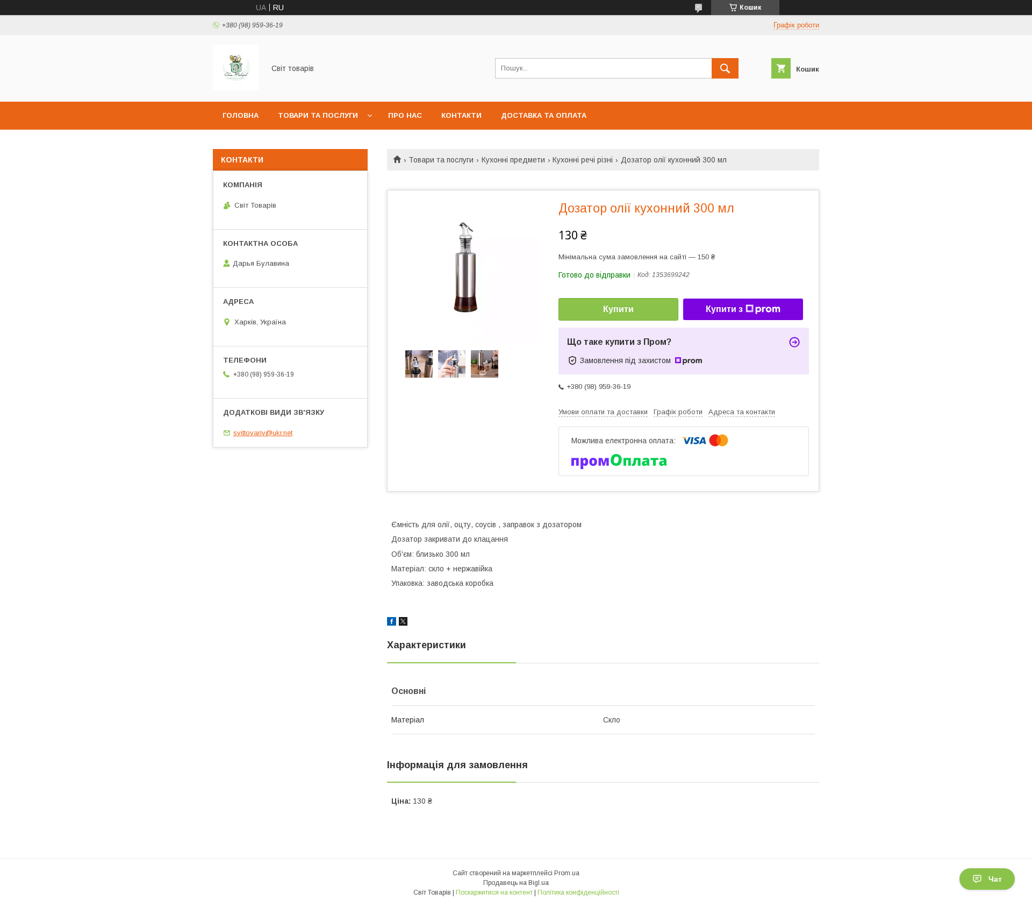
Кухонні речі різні (583, 159)
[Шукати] (725, 68)
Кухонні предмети (513, 159)
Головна (241, 115)
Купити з (724, 309)
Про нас (405, 115)
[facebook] (391, 623)
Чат (995, 879)
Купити (618, 309)
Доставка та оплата (543, 115)
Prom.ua (566, 873)
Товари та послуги (318, 115)
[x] (403, 623)
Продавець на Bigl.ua (516, 883)
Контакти (461, 115)
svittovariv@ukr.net (262, 433)
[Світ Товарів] (236, 87)
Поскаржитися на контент (494, 892)
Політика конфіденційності (578, 892)
